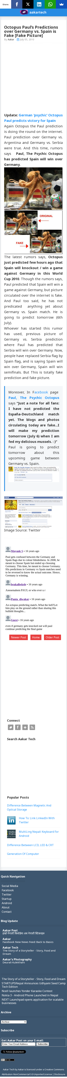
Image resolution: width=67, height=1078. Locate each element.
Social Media (10, 886)
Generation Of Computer (23, 854)
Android (7, 903)
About (5, 907)
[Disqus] (33, 588)
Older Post (52, 637)
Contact (7, 912)
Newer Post (18, 637)
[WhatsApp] (50, 4)
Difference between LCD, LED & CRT (30, 845)
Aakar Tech (10, 947)
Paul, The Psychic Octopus (33, 397)
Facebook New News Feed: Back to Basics (28, 942)
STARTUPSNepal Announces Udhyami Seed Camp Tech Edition (34, 985)
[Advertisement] (33, 78)
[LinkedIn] (39, 4)
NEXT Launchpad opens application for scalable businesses (33, 1001)
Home (36, 637)
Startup (7, 899)
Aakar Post (10, 930)
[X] (28, 4)
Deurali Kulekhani (14, 962)
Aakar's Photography (17, 959)
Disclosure (59, 1074)
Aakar (7, 939)
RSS (32, 727)
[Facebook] (16, 4)
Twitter (10, 727)
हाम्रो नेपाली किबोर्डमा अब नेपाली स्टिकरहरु (23, 933)
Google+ (25, 727)
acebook (41, 392)
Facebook (18, 727)
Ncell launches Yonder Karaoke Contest (27, 991)
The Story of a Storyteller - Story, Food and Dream (29, 952)
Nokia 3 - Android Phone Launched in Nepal (30, 995)
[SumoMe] (61, 4)
